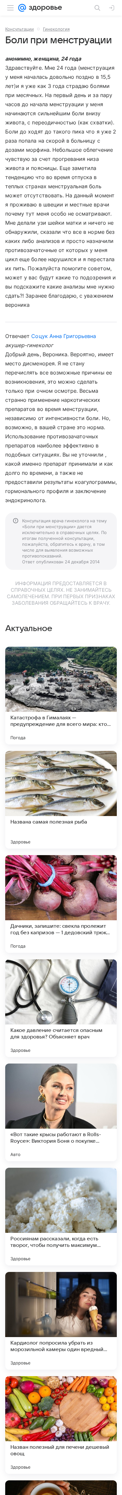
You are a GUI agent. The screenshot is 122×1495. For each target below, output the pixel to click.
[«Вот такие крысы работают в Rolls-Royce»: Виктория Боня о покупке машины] (61, 1112)
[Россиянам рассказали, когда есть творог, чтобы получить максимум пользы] (61, 1216)
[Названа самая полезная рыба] (61, 800)
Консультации (19, 29)
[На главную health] (44, 8)
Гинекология (56, 29)
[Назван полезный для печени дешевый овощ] (61, 1425)
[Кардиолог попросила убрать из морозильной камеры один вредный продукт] (61, 1321)
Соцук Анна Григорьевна (63, 336)
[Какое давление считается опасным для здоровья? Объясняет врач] (61, 1008)
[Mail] (22, 8)
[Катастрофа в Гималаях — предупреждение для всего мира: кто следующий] (61, 695)
